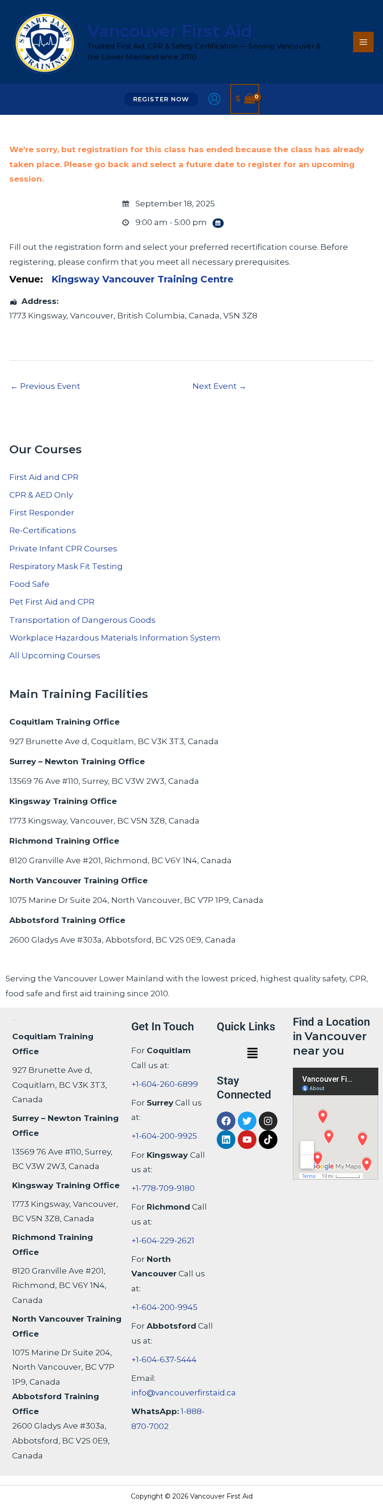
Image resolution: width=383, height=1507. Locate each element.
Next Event (219, 386)
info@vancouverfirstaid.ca (183, 1392)
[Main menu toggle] (363, 42)
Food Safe (29, 584)
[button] (161, 99)
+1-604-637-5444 (164, 1359)
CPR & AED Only (41, 495)
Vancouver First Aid (169, 31)
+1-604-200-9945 (164, 1307)
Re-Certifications (42, 530)
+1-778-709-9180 (163, 1188)
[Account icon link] (214, 99)
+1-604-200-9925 (164, 1136)
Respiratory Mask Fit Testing (66, 566)
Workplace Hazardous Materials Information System (114, 637)
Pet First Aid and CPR (51, 601)
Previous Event (45, 386)
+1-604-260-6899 (164, 1084)
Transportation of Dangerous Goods (82, 620)
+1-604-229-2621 (162, 1240)
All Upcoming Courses (54, 655)
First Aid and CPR (43, 477)
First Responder (41, 512)
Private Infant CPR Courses (63, 548)
